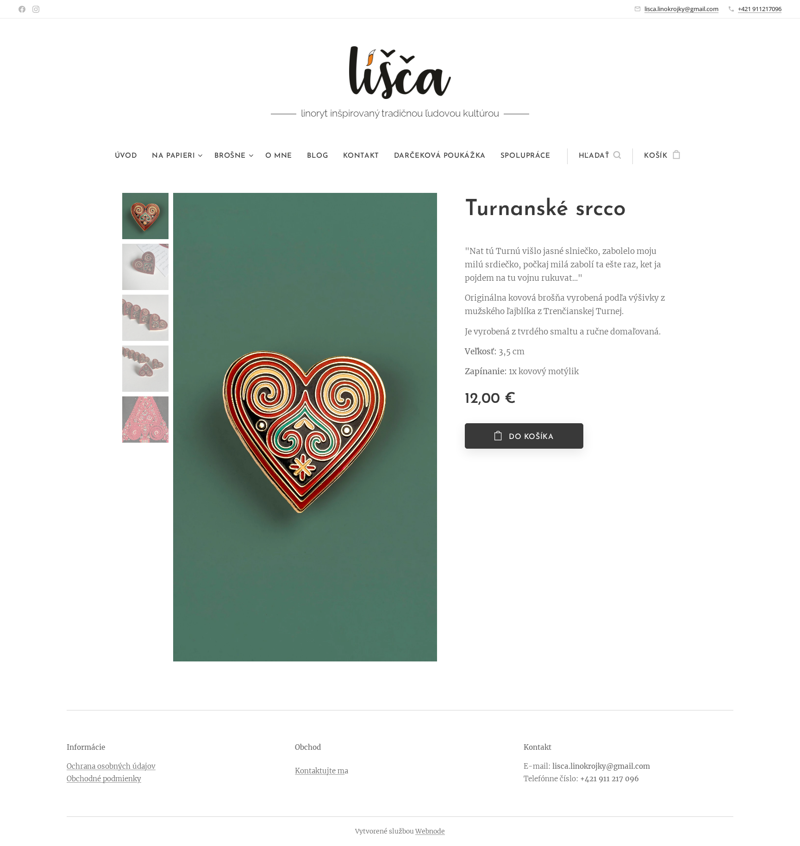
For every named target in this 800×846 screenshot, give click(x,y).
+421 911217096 (759, 9)
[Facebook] (22, 9)
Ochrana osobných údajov (111, 766)
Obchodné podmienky (104, 778)
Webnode (430, 831)
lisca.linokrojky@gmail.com (681, 9)
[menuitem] (129, 156)
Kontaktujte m (319, 770)
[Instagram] (36, 9)
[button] (600, 156)
